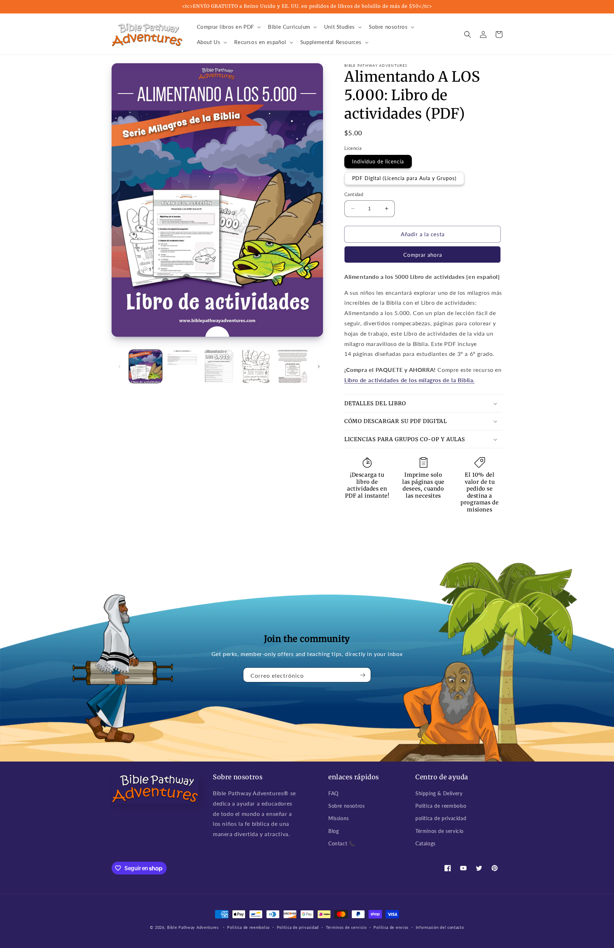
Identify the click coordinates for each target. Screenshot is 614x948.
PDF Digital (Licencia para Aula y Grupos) (404, 178)
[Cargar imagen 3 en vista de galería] (219, 366)
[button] (228, 27)
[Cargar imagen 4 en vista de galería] (255, 366)
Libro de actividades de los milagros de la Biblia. (409, 380)
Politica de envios (391, 927)
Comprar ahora (422, 254)
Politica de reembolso (441, 806)
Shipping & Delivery (438, 793)
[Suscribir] (363, 674)
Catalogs (425, 843)
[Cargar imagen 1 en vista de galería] (145, 366)
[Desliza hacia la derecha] (319, 366)
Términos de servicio (439, 831)
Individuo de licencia (378, 161)
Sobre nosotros (346, 806)
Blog (333, 831)
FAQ (333, 793)
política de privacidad (440, 818)
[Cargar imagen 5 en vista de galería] (292, 366)
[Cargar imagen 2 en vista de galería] (182, 366)
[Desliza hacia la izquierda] (119, 366)
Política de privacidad (298, 927)
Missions (338, 818)
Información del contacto (440, 927)
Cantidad (353, 194)
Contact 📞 (341, 843)
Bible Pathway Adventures (193, 927)
